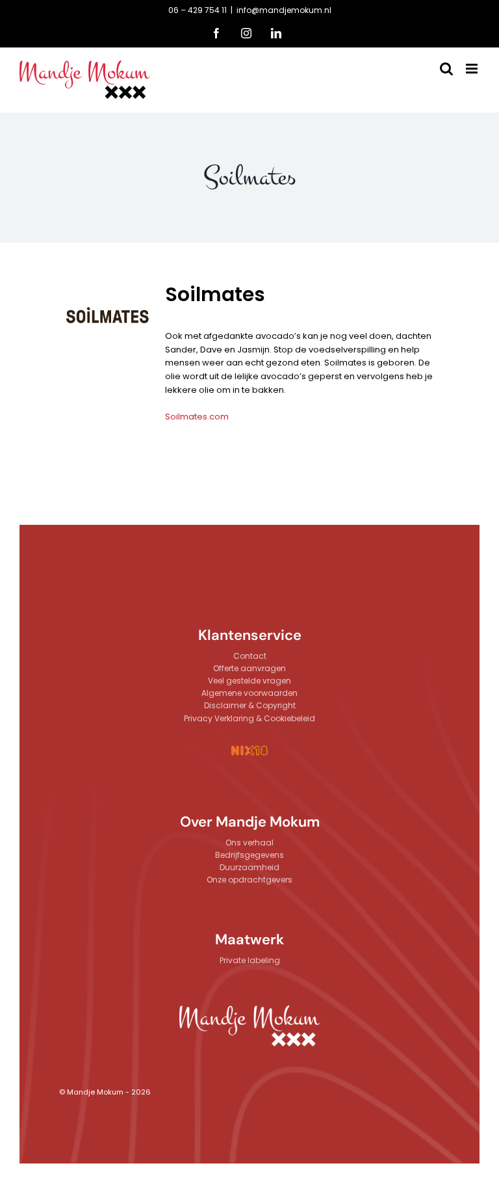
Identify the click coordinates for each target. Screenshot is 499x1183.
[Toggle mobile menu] (473, 68)
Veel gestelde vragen (249, 680)
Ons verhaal (249, 842)
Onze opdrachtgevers (249, 879)
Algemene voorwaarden (249, 692)
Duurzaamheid (249, 867)
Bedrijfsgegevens (249, 854)
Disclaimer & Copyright (250, 705)
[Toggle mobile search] (446, 68)
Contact (249, 655)
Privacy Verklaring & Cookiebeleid (249, 718)
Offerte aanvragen (249, 668)
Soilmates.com (197, 416)
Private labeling (250, 960)
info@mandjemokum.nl (284, 10)
